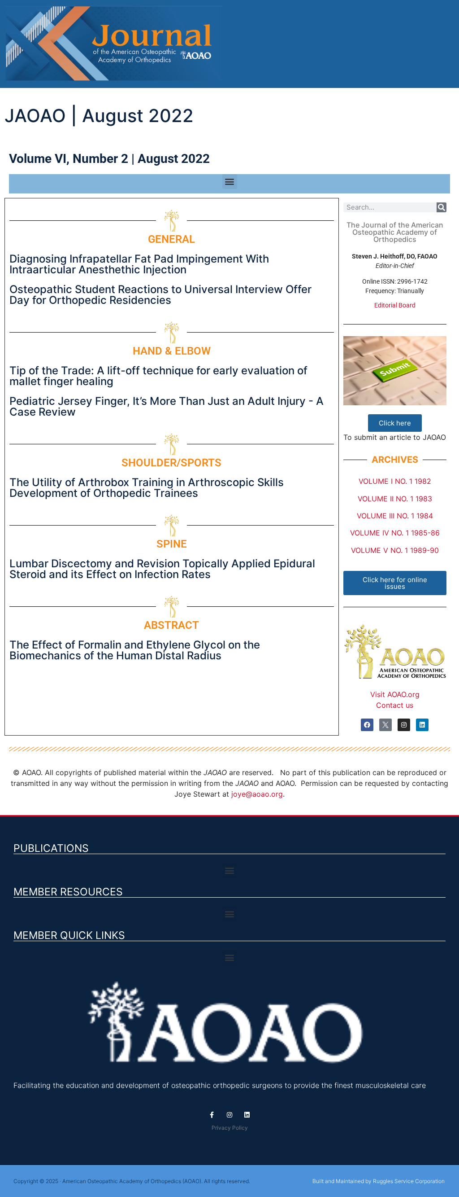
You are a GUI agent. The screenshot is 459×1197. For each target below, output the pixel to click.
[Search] (441, 207)
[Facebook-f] (212, 1115)
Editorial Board (395, 305)
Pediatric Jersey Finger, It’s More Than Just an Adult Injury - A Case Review (166, 406)
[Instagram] (404, 725)
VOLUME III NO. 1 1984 (395, 515)
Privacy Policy (230, 1127)
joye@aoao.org (257, 793)
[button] (229, 181)
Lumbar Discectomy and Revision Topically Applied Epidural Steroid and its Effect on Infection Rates (162, 569)
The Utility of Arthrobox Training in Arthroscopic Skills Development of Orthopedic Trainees (146, 488)
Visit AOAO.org (395, 694)
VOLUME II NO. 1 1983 (395, 498)
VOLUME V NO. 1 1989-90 (395, 550)
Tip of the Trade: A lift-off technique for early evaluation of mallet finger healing (158, 376)
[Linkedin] (422, 725)
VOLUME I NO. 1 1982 (395, 481)
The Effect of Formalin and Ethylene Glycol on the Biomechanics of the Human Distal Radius (134, 650)
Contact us (394, 705)
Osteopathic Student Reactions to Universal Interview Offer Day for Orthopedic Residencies (160, 295)
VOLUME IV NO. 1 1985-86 (395, 532)
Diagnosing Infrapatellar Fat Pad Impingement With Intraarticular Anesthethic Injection (139, 264)
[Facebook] (367, 725)
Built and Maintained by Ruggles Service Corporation (378, 1181)
